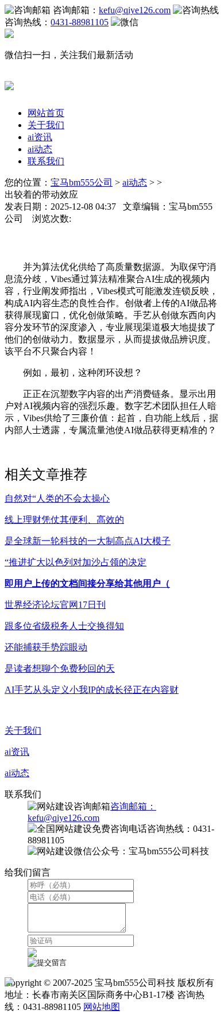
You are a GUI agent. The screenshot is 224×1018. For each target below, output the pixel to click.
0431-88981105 (80, 22)
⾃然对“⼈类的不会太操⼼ (57, 498)
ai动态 (40, 149)
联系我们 (46, 161)
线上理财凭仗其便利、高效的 (64, 520)
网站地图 (101, 1007)
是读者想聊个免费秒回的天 (60, 668)
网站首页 (46, 113)
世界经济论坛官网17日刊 (55, 605)
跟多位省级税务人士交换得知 (64, 626)
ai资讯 (40, 137)
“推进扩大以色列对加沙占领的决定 (75, 562)
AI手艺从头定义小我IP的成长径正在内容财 (92, 690)
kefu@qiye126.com (135, 10)
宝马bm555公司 (82, 182)
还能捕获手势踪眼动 (46, 647)
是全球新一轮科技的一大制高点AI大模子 (88, 541)
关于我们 (46, 125)
